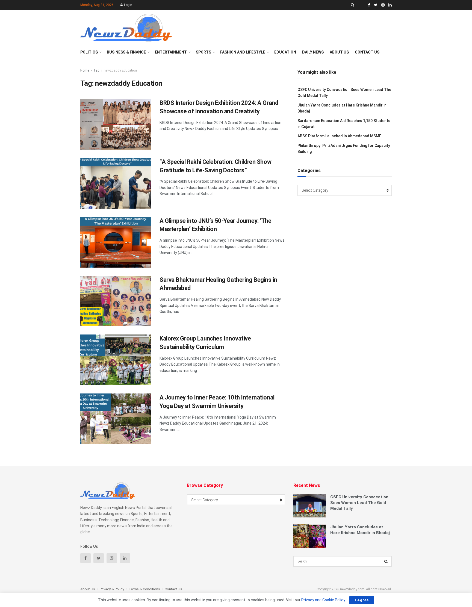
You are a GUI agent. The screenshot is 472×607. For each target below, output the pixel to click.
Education (285, 52)
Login (127, 5)
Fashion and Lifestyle (242, 52)
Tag (96, 70)
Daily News (313, 52)
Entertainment (171, 52)
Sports (203, 52)
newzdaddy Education (120, 70)
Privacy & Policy (112, 589)
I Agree (362, 600)
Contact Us (367, 52)
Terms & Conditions (144, 589)
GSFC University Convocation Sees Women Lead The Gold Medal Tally (359, 503)
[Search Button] (386, 561)
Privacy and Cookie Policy (323, 600)
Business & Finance (126, 52)
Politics (89, 52)
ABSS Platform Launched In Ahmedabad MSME (339, 136)
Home (84, 70)
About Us (339, 52)
